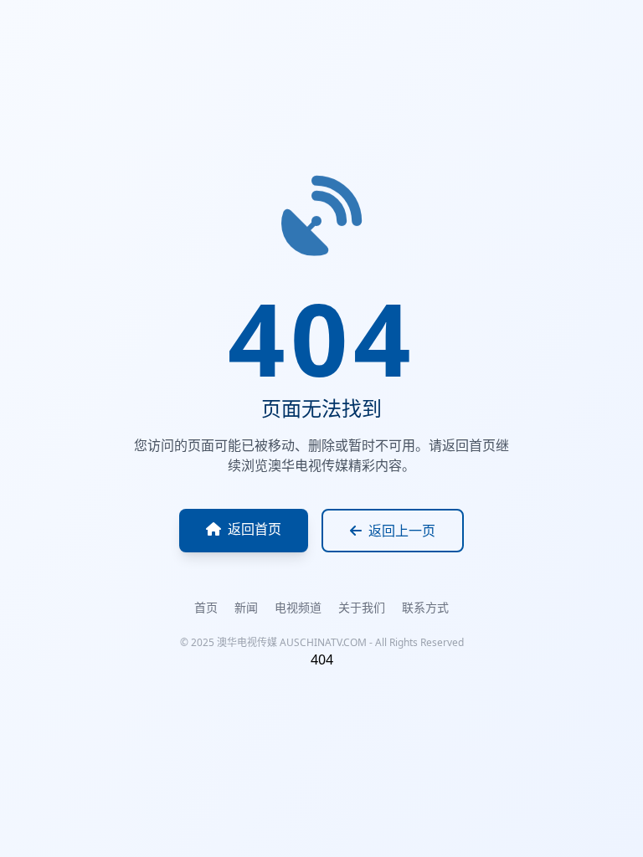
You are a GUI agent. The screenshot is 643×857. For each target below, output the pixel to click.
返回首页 (254, 529)
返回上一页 (401, 530)
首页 (206, 607)
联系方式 (425, 607)
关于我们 (361, 607)
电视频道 (298, 607)
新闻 (246, 607)
